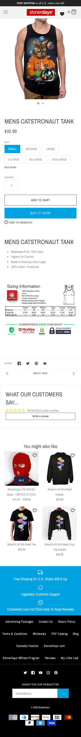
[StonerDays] (40, 12)
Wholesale (39, 634)
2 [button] (42, 104)
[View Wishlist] (62, 15)
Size (6, 142)
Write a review (40, 416)
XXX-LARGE (59, 159)
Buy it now (40, 213)
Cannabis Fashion (27, 646)
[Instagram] (48, 672)
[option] (40, 58)
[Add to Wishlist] (35, 455)
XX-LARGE (35, 159)
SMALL (12, 149)
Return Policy (66, 622)
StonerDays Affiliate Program (21, 658)
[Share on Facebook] (19, 363)
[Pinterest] (56, 672)
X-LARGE (14, 159)
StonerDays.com (54, 646)
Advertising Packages (20, 622)
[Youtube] (40, 672)
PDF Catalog (60, 634)
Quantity (9, 177)
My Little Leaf (69, 658)
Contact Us (46, 622)
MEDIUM (31, 149)
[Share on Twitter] (27, 363)
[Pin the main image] (36, 363)
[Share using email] (45, 363)
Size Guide (10, 167)
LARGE (50, 149)
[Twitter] (25, 672)
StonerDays (44, 707)
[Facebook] (33, 672)
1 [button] (38, 104)
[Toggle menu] (5, 12)
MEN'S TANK (40, 373)
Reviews (50, 658)
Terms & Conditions (14, 634)
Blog (76, 634)
